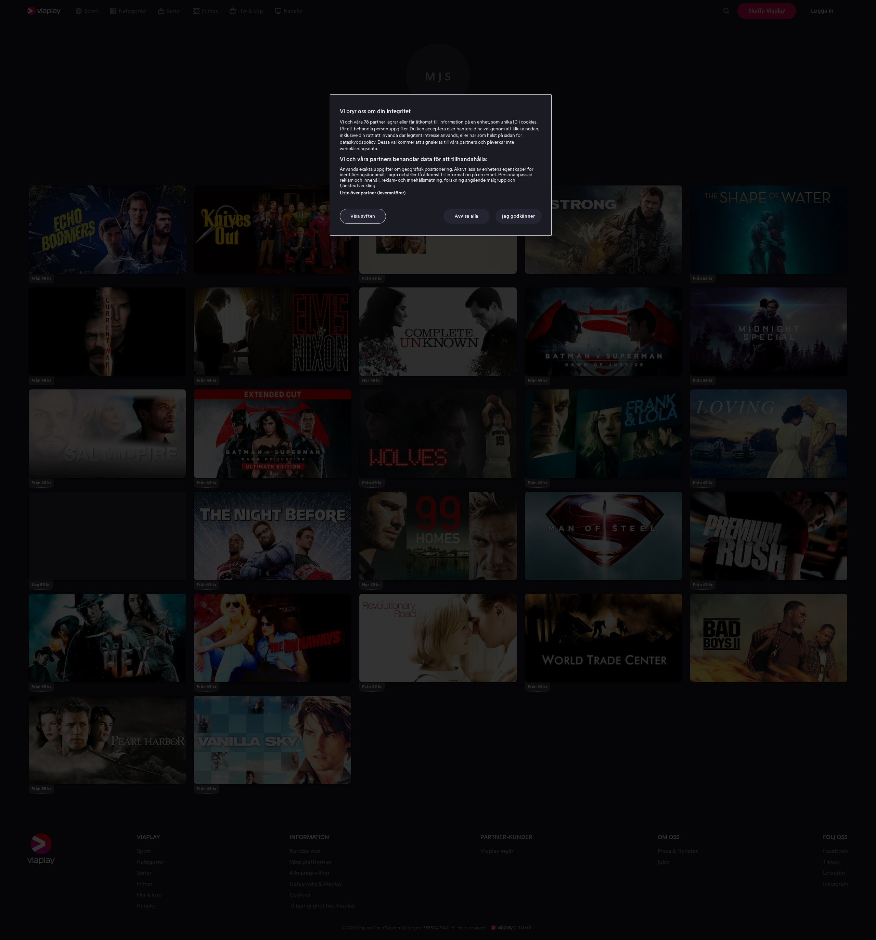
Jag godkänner (518, 216)
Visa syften (362, 216)
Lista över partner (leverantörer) (373, 193)
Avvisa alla (466, 216)
